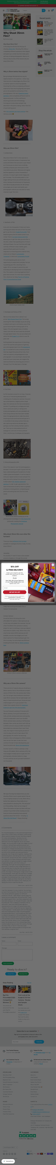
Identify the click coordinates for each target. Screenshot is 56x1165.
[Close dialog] (53, 565)
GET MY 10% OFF (14, 592)
